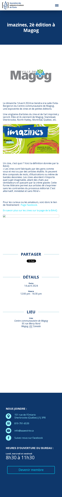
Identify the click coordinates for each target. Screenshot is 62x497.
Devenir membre (31, 470)
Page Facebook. (29, 204)
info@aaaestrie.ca (24, 430)
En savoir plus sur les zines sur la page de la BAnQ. (30, 210)
